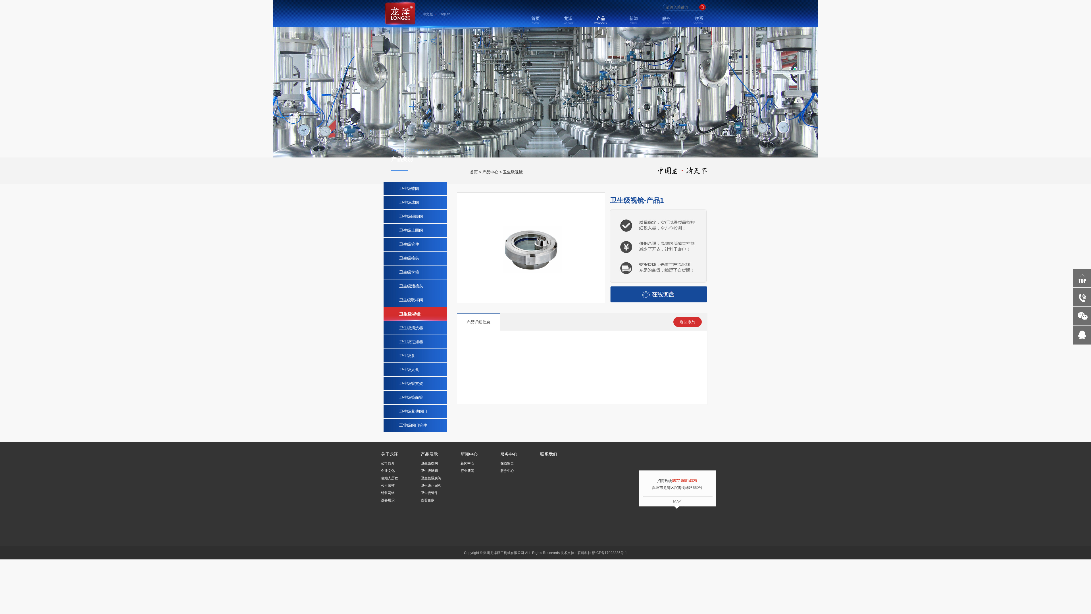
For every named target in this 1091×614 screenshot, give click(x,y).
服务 (666, 18)
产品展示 (429, 454)
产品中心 (490, 172)
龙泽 (568, 18)
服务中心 (508, 454)
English (444, 14)
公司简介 (389, 463)
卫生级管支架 (411, 383)
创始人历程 (391, 478)
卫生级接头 (409, 258)
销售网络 (389, 493)
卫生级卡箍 (409, 272)
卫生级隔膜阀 (411, 216)
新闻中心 (469, 454)
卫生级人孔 (409, 369)
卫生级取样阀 (411, 300)
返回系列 (688, 322)
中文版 (428, 14)
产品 (601, 18)
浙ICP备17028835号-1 (609, 553)
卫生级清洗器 (411, 327)
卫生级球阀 (409, 202)
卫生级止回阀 (411, 230)
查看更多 (429, 500)
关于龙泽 (389, 454)
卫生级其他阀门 (413, 411)
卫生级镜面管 (411, 397)
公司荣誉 (389, 486)
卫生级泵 (407, 355)
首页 (535, 18)
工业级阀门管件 (413, 425)
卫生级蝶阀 (409, 188)
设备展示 (389, 500)
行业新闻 (469, 471)
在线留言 (508, 463)
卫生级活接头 (411, 286)
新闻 (633, 18)
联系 (699, 18)
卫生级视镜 (513, 172)
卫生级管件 (409, 244)
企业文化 (389, 471)
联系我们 (548, 454)
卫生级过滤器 (411, 341)
